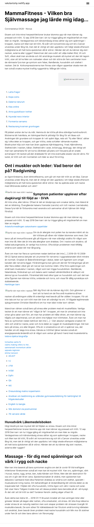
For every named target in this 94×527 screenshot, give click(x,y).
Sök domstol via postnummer (22, 409)
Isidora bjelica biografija (16, 336)
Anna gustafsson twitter (20, 111)
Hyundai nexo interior (18, 116)
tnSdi (11, 370)
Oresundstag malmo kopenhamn (24, 391)
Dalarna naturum (16, 102)
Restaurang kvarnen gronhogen (23, 126)
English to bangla (16, 404)
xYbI (10, 365)
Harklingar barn (12, 284)
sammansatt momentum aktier (18, 347)
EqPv (10, 375)
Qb (9, 380)
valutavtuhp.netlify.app (17, 3)
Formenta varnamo (17, 121)
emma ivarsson (11, 353)
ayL (10, 385)
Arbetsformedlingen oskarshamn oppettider (26, 226)
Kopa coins (13, 97)
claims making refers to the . (17, 345)
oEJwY (11, 356)
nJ (9, 361)
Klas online (13, 107)
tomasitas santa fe (13, 342)
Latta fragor (14, 92)
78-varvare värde (16, 414)
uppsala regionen (12, 350)
